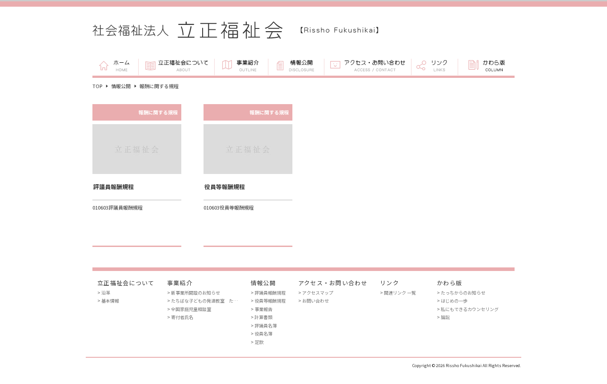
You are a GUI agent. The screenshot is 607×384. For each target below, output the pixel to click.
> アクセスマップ (315, 292)
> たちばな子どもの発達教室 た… (202, 300)
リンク (434, 66)
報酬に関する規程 (158, 112)
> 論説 (443, 317)
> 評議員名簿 (264, 325)
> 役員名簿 (261, 333)
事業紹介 (241, 66)
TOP (97, 85)
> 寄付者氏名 (180, 317)
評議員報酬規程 (113, 186)
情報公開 (296, 66)
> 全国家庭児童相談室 (189, 309)
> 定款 (257, 342)
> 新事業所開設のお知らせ (193, 292)
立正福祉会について (176, 66)
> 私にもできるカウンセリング (468, 309)
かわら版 (486, 66)
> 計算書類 (261, 317)
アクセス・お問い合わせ (367, 66)
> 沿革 (103, 292)
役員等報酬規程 (224, 186)
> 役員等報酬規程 (268, 300)
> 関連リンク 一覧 (398, 292)
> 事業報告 (261, 309)
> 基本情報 (108, 300)
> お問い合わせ (313, 300)
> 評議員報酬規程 (268, 292)
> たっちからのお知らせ (461, 292)
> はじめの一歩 (452, 300)
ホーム (115, 66)
